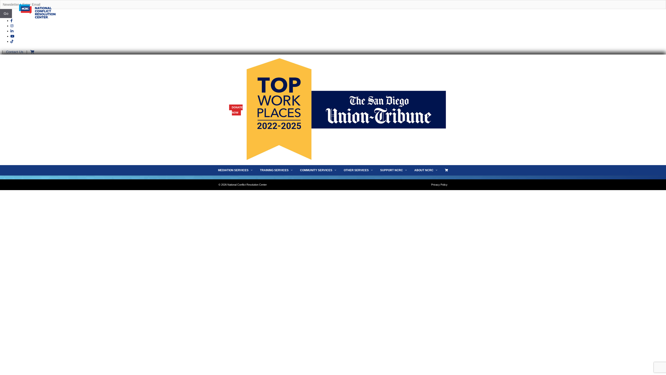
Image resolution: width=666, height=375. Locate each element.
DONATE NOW (237, 110)
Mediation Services (233, 170)
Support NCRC (391, 170)
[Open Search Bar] (631, 172)
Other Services (356, 170)
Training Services (274, 170)
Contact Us (14, 52)
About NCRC (423, 170)
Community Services (316, 170)
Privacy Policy (439, 184)
